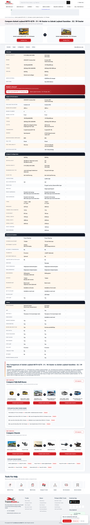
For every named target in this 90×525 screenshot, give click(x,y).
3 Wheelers (57, 504)
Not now (82, 521)
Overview (8, 47)
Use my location (67, 521)
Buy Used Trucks (28, 507)
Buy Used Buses (43, 507)
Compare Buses (11, 17)
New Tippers (27, 504)
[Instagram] (80, 506)
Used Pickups (57, 507)
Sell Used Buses (43, 511)
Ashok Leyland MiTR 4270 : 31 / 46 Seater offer (17, 91)
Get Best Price (24, 40)
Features (28, 47)
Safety (33, 47)
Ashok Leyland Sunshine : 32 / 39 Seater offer (40, 91)
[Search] (68, 2)
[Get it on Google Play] (74, 502)
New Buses (42, 500)
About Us (61, 522)
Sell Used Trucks (28, 509)
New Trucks (27, 500)
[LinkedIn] (83, 506)
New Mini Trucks (58, 500)
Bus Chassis (42, 504)
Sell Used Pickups (58, 509)
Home (6, 17)
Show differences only (78, 47)
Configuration (21, 47)
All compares (79, 381)
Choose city (75, 521)
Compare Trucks (28, 502)
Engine (14, 47)
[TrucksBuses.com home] (9, 2)
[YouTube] (77, 506)
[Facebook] (73, 506)
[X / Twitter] (70, 506)
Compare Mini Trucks (59, 502)
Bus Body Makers (43, 509)
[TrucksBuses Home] (12, 500)
